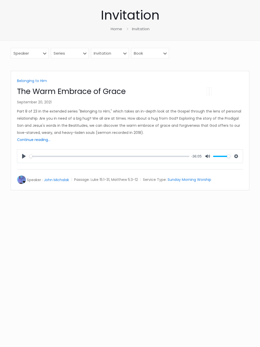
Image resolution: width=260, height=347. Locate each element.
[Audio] (208, 91)
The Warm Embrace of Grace (71, 91)
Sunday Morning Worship (189, 179)
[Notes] (210, 91)
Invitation (141, 28)
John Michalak (56, 179)
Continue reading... (33, 139)
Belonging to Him (32, 80)
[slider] (109, 156)
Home (116, 28)
